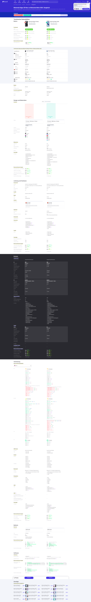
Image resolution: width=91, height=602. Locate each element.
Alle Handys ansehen (17, 4)
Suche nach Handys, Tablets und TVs (41, 1)
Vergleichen (33, 4)
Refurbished (28, 4)
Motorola (26, 86)
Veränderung (86, 8)
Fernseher (24, 2)
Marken (23, 4)
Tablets (19, 2)
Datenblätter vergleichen (65, 15)
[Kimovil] (5, 1)
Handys (15, 2)
